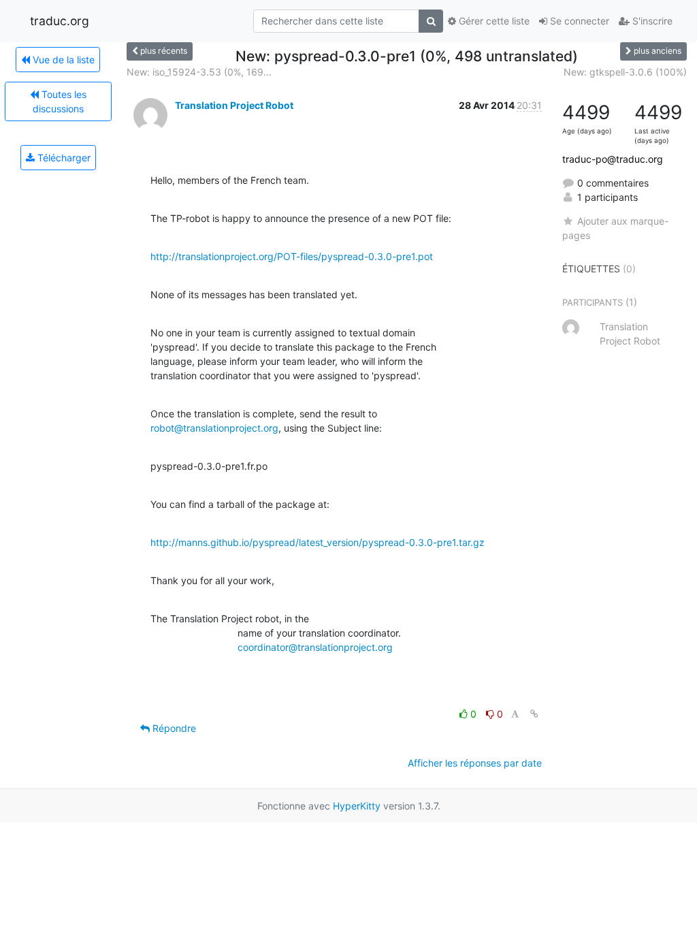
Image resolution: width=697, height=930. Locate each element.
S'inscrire (651, 21)
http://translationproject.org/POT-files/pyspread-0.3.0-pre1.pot (291, 256)
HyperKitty (356, 806)
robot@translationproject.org (214, 428)
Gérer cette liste (493, 21)
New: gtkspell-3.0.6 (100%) (625, 72)
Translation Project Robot (234, 105)
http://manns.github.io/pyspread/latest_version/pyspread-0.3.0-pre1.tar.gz (317, 542)
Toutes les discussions (59, 101)
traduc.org (59, 21)
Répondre (173, 728)
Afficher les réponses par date (475, 763)
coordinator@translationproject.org (315, 647)
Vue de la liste (62, 59)
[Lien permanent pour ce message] (534, 713)
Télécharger (63, 157)
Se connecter (578, 21)
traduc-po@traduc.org (612, 159)
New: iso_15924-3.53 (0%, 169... (199, 72)
